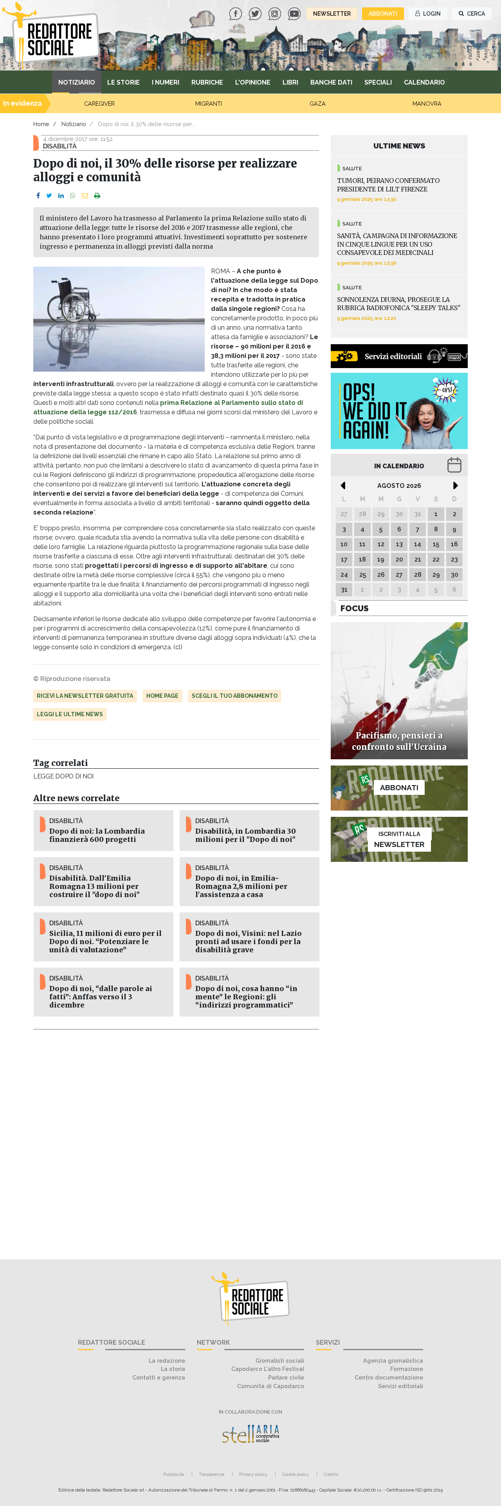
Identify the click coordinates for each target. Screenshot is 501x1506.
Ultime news (399, 145)
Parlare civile (286, 1377)
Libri (290, 82)
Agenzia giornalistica (393, 1360)
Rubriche (207, 82)
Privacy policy (253, 1474)
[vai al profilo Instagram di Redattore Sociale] (275, 13)
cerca (475, 14)
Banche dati (331, 82)
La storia (173, 1368)
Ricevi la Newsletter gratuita (85, 696)
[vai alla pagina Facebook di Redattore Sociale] (236, 13)
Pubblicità (173, 1474)
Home (41, 124)
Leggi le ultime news (70, 714)
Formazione (406, 1368)
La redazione (167, 1360)
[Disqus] (176, 1140)
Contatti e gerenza (158, 1377)
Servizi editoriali (400, 1386)
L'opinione (252, 82)
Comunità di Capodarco (270, 1386)
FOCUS (355, 608)
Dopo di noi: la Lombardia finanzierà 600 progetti (97, 835)
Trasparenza (211, 1474)
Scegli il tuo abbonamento (235, 696)
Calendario (424, 82)
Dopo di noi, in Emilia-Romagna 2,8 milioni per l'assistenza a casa (241, 886)
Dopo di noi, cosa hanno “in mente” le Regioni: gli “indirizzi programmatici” (246, 996)
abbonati (383, 14)
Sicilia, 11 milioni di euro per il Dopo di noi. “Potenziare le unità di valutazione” (105, 941)
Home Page (162, 696)
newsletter (332, 14)
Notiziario (76, 82)
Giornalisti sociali (280, 1360)
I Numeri (165, 82)
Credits (331, 1474)
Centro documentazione (389, 1377)
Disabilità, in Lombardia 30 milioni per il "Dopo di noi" (245, 835)
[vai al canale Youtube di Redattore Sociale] (295, 13)
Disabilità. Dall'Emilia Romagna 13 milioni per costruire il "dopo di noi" (94, 886)
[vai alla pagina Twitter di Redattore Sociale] (256, 13)
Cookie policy (295, 1474)
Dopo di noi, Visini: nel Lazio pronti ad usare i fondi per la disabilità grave (248, 941)
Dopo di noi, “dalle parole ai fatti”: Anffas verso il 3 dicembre (100, 996)
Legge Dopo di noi (63, 776)
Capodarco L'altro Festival (267, 1368)
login (431, 14)
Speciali (378, 82)
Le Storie (123, 82)
